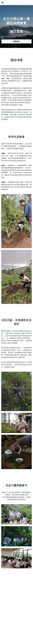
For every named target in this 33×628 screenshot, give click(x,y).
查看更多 (16, 41)
